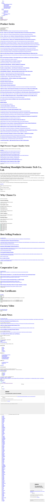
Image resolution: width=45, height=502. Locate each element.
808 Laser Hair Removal (20, 378)
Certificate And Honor (7, 13)
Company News (6, 10)
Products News (6, 12)
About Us (3, 350)
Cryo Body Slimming (14, 378)
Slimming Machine (4, 355)
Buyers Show (6, 14)
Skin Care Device (6, 5)
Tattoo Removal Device (7, 7)
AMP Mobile (9, 377)
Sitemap (6, 377)
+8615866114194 (2, 340)
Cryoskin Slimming (27, 378)
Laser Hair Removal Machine (8, 4)
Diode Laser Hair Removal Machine (5, 378)
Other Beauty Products (7, 8)
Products (3, 3)
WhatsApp (3, 382)
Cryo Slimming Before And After (34, 378)
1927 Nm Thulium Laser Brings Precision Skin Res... (9, 329)
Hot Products (2, 377)
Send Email (2, 380)
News (3, 9)
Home (3, 2)
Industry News (6, 11)
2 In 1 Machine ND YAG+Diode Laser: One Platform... (10, 333)
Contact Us (3, 15)
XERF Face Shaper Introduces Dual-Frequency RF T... (10, 325)
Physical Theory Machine (7, 6)
